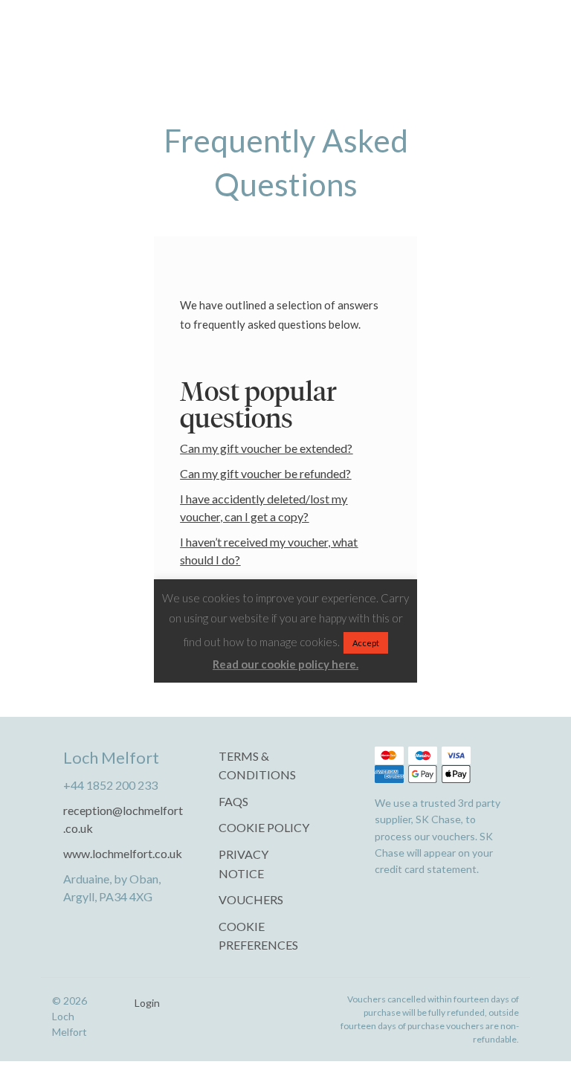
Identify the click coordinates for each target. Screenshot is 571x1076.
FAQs (233, 801)
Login (147, 1003)
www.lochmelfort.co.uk (122, 853)
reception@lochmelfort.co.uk (123, 819)
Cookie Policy (264, 827)
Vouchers (251, 899)
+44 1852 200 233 (110, 785)
